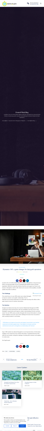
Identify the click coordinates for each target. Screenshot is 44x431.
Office (18, 351)
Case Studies (12, 351)
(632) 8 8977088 (35, 4)
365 (6, 351)
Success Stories (22, 267)
